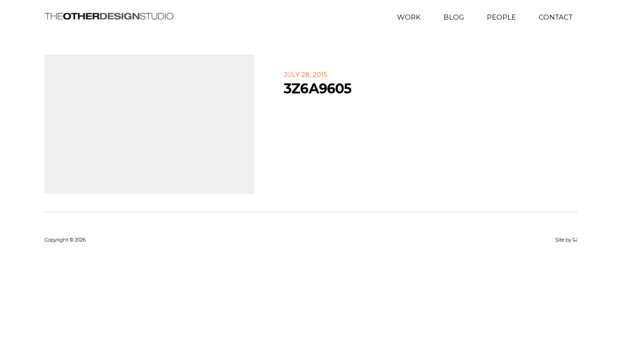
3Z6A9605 (318, 88)
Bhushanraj (575, 240)
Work (409, 17)
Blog (454, 17)
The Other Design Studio (109, 16)
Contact (556, 17)
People (501, 17)
